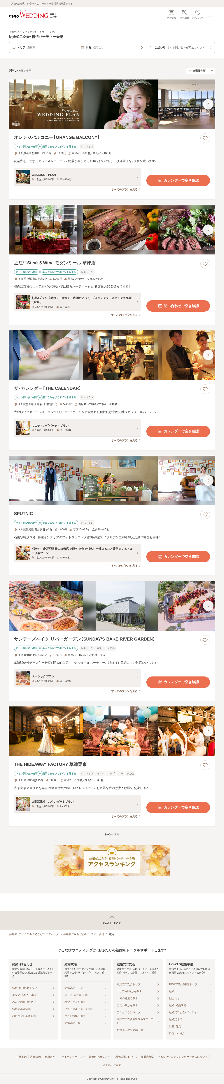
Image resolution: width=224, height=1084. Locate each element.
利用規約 (35, 1056)
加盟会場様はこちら (125, 1056)
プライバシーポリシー (72, 1056)
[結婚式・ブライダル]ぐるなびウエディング (34, 934)
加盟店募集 (147, 1056)
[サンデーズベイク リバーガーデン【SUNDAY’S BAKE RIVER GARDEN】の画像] (112, 606)
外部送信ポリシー (99, 1056)
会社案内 (21, 1056)
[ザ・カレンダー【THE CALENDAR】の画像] (112, 355)
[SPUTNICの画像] (112, 480)
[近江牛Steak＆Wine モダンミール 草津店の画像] (112, 229)
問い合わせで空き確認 (181, 306)
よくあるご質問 (112, 1064)
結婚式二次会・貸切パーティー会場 (83, 934)
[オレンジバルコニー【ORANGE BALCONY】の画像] (112, 104)
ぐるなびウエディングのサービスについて (183, 1056)
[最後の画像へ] (208, 104)
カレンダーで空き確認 (181, 180)
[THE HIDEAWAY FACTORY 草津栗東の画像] (112, 731)
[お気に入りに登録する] (205, 138)
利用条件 (50, 1056)
